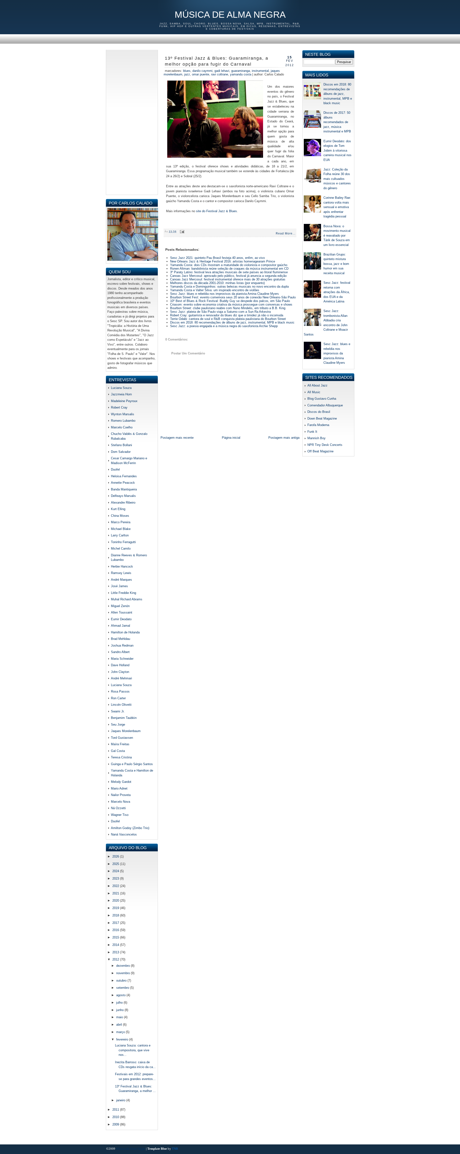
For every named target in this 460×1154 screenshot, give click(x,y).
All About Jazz (317, 385)
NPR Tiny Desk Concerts (324, 445)
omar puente (200, 74)
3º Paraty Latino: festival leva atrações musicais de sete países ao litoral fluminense (229, 272)
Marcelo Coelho (121, 427)
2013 (116, 952)
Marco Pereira (120, 522)
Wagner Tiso (119, 815)
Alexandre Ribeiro (123, 502)
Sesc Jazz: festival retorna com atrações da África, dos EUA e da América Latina (336, 292)
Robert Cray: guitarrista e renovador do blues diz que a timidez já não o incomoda (226, 315)
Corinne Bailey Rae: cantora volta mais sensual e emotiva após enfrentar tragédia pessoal (337, 207)
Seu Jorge (118, 724)
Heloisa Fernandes (124, 476)
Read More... (285, 233)
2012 (116, 959)
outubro (121, 980)
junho (120, 1010)
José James (119, 586)
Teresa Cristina (121, 757)
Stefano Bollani (121, 445)
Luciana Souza (121, 388)
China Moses (120, 515)
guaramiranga (240, 71)
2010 (116, 1117)
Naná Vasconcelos (124, 834)
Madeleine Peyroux (124, 401)
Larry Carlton (120, 535)
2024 (116, 871)
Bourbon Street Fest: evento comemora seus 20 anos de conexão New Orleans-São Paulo (233, 297)
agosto (121, 995)
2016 (116, 930)
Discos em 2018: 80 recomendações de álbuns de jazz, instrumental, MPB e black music (232, 322)
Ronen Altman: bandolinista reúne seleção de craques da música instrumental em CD (229, 268)
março (121, 1032)
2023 (116, 878)
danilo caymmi (202, 71)
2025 (116, 864)
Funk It (312, 431)
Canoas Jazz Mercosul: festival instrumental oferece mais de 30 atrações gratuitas (227, 279)
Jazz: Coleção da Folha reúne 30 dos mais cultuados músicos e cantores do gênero (337, 179)
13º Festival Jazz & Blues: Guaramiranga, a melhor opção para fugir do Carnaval (216, 61)
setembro (123, 987)
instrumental (260, 71)
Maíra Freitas (120, 744)
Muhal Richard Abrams (126, 599)
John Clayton (120, 672)
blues (186, 71)
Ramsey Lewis (121, 573)
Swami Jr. (118, 711)
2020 (116, 900)
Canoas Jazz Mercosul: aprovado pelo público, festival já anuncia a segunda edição (228, 276)
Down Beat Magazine (322, 418)
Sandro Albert (120, 652)
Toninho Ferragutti (123, 542)
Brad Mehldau (120, 639)
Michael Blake (121, 529)
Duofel (115, 469)
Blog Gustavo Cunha (321, 398)
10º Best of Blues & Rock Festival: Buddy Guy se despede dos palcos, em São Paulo (230, 301)
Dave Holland (120, 665)
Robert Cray (119, 407)
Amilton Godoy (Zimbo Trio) (130, 828)
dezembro (123, 965)
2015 (116, 937)
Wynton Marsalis (122, 414)
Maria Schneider (122, 658)
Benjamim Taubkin (124, 718)
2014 (116, 945)
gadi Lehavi (221, 71)
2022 (116, 886)
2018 (116, 915)
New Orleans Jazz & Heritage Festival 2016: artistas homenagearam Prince (222, 261)
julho (120, 1002)
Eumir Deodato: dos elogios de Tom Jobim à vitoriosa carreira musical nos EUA (337, 150)
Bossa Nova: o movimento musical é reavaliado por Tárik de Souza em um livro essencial (337, 235)
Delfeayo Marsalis (123, 496)
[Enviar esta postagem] (181, 231)
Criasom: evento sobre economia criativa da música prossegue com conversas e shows (231, 304)
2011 (116, 1109)
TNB (175, 1148)
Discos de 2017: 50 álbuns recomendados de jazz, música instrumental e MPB (337, 122)
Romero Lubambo (123, 420)
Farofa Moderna (318, 425)
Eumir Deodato (121, 619)
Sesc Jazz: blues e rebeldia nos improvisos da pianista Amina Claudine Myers (224, 294)
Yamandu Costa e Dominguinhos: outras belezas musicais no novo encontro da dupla (229, 286)
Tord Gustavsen (122, 737)
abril (119, 1024)
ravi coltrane (219, 74)
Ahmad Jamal (120, 625)
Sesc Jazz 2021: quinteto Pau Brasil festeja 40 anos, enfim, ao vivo (217, 258)
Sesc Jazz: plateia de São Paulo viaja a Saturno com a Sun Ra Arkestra (220, 311)
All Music (313, 392)
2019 (116, 908)
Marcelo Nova (120, 801)
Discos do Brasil (318, 412)
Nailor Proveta (121, 795)
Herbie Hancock (122, 566)
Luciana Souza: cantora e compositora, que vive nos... (132, 1050)
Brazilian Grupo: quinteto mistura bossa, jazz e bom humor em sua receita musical (336, 264)
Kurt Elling (118, 509)
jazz (187, 74)
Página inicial (231, 437)
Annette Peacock (123, 482)
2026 (116, 856)
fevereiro (122, 1039)
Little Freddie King (123, 593)
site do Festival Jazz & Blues (216, 211)
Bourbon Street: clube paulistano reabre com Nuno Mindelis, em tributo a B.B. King (227, 308)
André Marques (121, 579)
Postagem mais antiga (283, 437)
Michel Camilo (121, 548)
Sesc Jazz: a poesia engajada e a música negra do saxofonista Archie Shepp (224, 326)
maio (120, 1017)
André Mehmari (121, 678)
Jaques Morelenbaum (126, 731)
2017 (116, 923)
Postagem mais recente (177, 437)
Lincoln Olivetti (121, 704)
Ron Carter (118, 698)
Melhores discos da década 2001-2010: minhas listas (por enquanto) (217, 283)
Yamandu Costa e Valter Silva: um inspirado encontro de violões (214, 290)
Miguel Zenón (120, 606)
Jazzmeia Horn (121, 394)
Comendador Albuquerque (325, 405)
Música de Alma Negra (230, 15)
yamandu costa (240, 74)
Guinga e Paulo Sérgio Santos (132, 764)
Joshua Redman (122, 645)
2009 (116, 1124)
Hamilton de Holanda (125, 632)
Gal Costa (118, 751)
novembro (123, 973)
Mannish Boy (316, 438)
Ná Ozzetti (118, 808)
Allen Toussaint (121, 612)
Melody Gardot (121, 782)
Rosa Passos (120, 691)
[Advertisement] (131, 121)
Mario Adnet (119, 788)
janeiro (121, 1100)
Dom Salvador (121, 452)
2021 (116, 893)
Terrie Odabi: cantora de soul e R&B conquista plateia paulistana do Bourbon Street (228, 319)
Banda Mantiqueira (124, 489)
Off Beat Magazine (320, 451)
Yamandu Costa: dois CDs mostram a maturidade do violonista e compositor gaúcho (228, 265)
